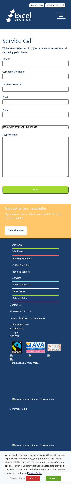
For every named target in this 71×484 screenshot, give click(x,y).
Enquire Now (37, 5)
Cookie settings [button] (17, 478)
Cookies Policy (35, 473)
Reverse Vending (21, 272)
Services (16, 278)
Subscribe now (16, 230)
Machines (17, 251)
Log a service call (55, 5)
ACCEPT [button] (53, 478)
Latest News (18, 291)
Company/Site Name (13, 72)
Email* (6, 97)
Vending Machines (22, 259)
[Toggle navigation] (61, 15)
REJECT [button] (33, 478)
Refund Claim (19, 298)
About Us (17, 245)
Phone (5, 110)
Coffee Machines (21, 265)
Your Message (10, 135)
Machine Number (11, 84)
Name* (6, 59)
